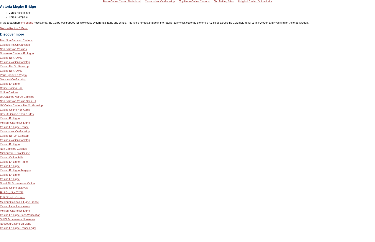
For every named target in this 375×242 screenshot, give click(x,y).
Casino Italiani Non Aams (15, 206)
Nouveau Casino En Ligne (15, 223)
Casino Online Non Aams (15, 109)
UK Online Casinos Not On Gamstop (21, 105)
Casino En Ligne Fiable (14, 161)
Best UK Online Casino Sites (17, 114)
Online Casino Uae (11, 88)
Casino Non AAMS (11, 57)
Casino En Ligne (10, 83)
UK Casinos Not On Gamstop (17, 96)
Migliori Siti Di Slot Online (15, 153)
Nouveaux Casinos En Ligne (17, 53)
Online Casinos (9, 92)
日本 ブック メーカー (12, 197)
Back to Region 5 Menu (14, 28)
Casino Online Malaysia (14, 187)
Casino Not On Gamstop (14, 66)
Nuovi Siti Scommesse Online (17, 183)
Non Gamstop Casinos (13, 49)
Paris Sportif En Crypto (13, 75)
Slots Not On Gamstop (13, 79)
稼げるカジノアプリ (11, 192)
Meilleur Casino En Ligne (15, 122)
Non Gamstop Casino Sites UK (18, 101)
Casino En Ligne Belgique (15, 170)
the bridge (27, 22)
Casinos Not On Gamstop (15, 44)
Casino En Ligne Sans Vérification (20, 215)
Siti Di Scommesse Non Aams (17, 219)
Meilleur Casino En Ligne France (19, 202)
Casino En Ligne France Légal (18, 228)
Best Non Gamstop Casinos (16, 40)
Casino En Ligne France (14, 127)
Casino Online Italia (11, 157)
